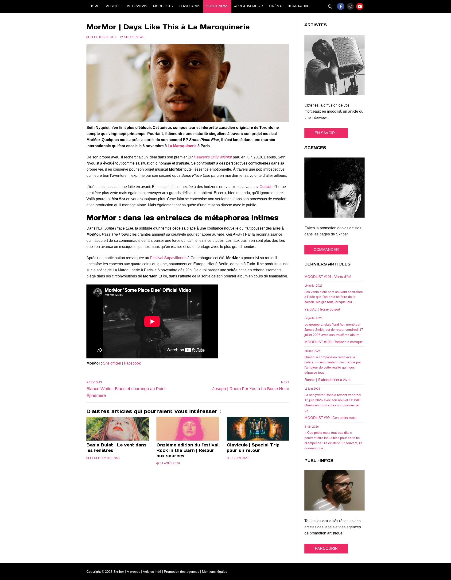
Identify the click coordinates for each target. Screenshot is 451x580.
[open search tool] (330, 6)
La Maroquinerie (182, 146)
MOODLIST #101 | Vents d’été (327, 277)
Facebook (132, 363)
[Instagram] (350, 6)
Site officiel (112, 363)
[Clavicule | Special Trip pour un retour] (258, 429)
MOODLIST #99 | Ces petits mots (330, 418)
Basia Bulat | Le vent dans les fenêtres (116, 447)
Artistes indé (152, 571)
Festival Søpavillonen (168, 258)
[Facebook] (340, 6)
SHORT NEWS (133, 37)
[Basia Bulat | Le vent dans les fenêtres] (117, 429)
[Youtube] (359, 6)
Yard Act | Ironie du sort (322, 309)
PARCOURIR (326, 548)
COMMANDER (326, 250)
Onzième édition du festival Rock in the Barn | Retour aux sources (187, 450)
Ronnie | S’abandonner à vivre (327, 380)
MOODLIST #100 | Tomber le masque (333, 342)
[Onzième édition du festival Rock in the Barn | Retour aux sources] (187, 429)
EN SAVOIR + (326, 133)
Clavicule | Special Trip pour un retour (253, 447)
